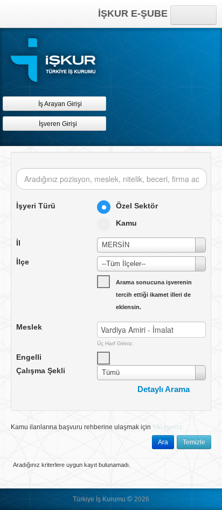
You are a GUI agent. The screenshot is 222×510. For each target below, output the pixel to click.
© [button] (130, 499)
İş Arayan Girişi (59, 104)
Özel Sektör (137, 205)
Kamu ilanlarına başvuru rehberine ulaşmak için (98, 427)
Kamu (126, 223)
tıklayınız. (168, 427)
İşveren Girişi (59, 124)
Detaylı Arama (163, 389)
